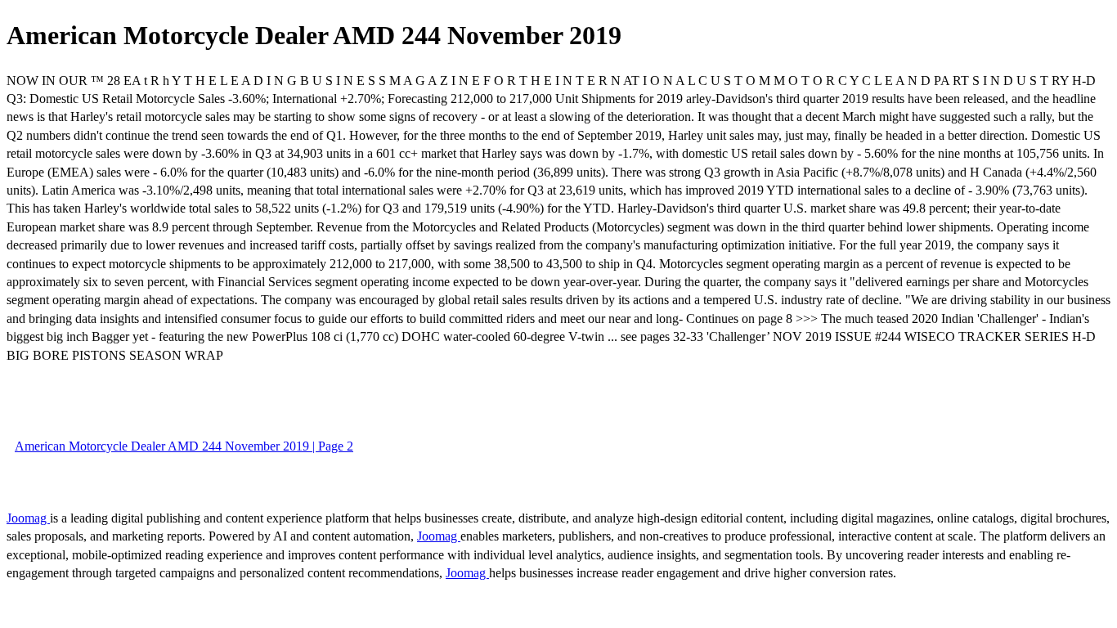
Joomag (28, 518)
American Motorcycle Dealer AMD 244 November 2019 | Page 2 (184, 446)
